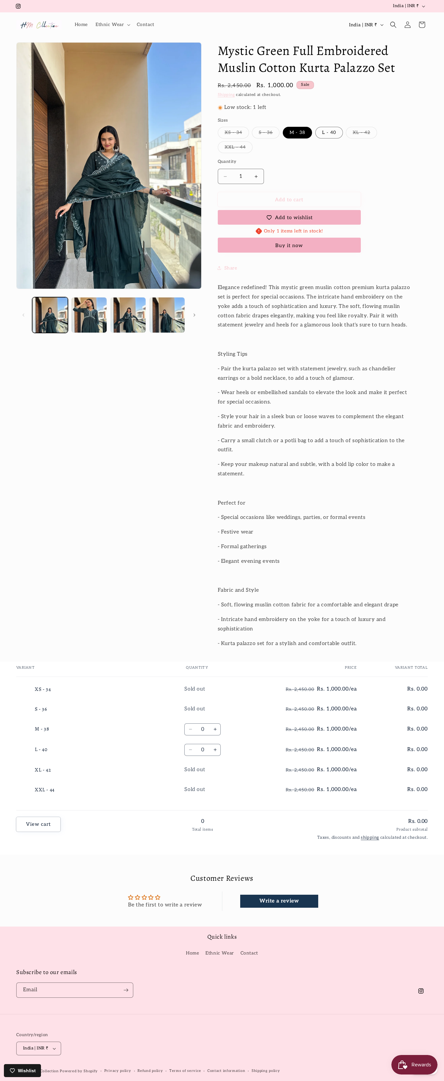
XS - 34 (237, 133)
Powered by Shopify (79, 1071)
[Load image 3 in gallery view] (128, 315)
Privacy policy (117, 1071)
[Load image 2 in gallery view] (89, 315)
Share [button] (230, 268)
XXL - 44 (239, 148)
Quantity (227, 161)
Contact (249, 953)
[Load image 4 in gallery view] (167, 315)
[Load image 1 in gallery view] (50, 315)
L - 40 (329, 132)
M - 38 (297, 132)
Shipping (226, 94)
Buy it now (289, 245)
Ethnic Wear (219, 953)
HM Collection (46, 1071)
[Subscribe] (126, 990)
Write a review (279, 901)
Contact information (226, 1071)
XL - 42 (365, 133)
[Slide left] (23, 315)
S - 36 (269, 133)
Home (192, 953)
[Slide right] (194, 315)
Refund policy (150, 1071)
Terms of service (185, 1071)
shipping (370, 837)
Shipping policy (266, 1071)
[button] (112, 25)
